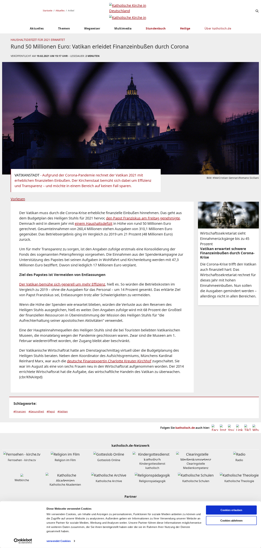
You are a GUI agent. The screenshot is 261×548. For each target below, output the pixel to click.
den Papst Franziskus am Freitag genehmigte (143, 218)
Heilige (185, 28)
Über (218, 28)
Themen (64, 28)
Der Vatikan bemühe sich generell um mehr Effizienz (62, 284)
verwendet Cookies (59, 540)
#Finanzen (19, 411)
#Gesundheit (36, 411)
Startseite (47, 10)
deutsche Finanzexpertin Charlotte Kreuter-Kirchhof (109, 361)
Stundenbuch (156, 28)
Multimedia (123, 28)
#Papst (51, 411)
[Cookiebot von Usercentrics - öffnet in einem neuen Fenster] (23, 541)
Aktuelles (60, 10)
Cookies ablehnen (231, 520)
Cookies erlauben (231, 510)
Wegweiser (92, 28)
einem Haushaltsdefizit (93, 223)
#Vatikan (63, 411)
